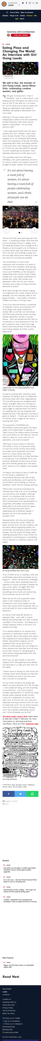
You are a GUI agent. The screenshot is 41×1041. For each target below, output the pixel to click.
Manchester (7, 989)
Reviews (5, 16)
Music (10, 786)
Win (35, 16)
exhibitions (31, 784)
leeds (13, 784)
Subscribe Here (9, 1005)
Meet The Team (9, 1013)
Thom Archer (8, 76)
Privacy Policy (8, 1008)
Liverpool (6, 994)
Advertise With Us (9, 1002)
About (22, 19)
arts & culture (17, 786)
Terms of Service (9, 1011)
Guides (22, 16)
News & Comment (27, 12)
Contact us (7, 999)
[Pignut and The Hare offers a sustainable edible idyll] (20, 964)
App (16, 19)
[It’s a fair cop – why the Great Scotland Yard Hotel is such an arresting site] (20, 879)
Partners (30, 16)
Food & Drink (14, 12)
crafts (25, 786)
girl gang (19, 784)
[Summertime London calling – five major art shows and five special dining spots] (20, 889)
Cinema (5, 786)
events (24, 784)
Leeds (5, 992)
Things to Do (14, 16)
